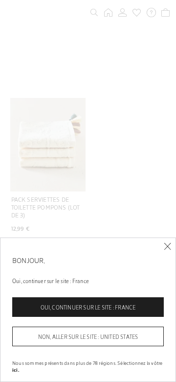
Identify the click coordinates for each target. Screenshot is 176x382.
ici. (15, 370)
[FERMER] (167, 246)
